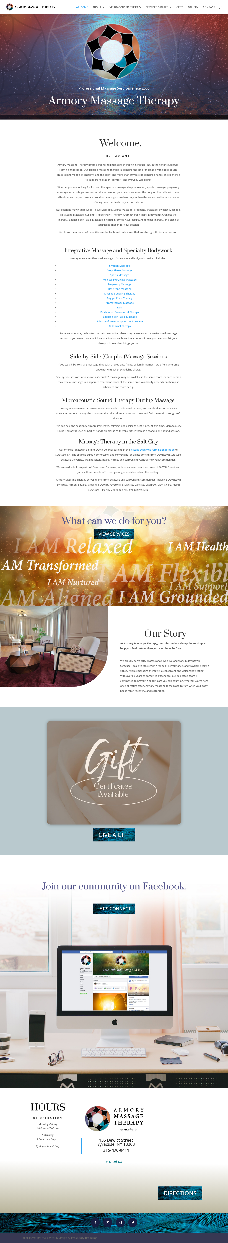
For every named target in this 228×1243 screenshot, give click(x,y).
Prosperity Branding (84, 1238)
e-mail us (114, 1161)
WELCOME (82, 7)
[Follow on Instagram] (120, 1222)
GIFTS (179, 7)
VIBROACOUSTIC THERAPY (125, 7)
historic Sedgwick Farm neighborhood (153, 449)
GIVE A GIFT (114, 835)
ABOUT (97, 7)
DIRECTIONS (180, 1193)
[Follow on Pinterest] (132, 1222)
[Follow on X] (107, 1222)
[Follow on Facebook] (95, 1222)
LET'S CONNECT (114, 908)
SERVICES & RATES (157, 7)
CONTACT (209, 7)
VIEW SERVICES (114, 534)
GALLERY (193, 7)
